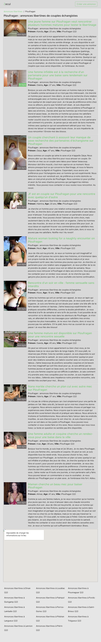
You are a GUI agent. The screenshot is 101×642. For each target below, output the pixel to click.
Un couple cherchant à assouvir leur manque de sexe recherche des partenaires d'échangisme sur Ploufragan (60, 141)
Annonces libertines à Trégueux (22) (78, 618)
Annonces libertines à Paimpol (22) (50, 599)
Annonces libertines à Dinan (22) (17, 590)
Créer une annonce (86, 4)
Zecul (7, 4)
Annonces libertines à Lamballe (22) (14, 609)
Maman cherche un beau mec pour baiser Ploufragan (55, 486)
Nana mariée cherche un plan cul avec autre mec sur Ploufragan (60, 388)
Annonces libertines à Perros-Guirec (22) (50, 609)
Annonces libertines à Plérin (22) (49, 628)
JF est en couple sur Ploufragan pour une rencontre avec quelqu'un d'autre (61, 195)
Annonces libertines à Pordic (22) (81, 599)
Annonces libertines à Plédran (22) (50, 618)
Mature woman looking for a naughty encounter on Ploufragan (61, 240)
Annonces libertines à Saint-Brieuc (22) (81, 609)
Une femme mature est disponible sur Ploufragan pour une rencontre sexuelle (60, 334)
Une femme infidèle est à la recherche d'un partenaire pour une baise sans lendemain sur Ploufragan (57, 75)
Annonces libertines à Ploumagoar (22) (78, 590)
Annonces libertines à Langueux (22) (14, 618)
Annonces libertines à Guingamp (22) (14, 599)
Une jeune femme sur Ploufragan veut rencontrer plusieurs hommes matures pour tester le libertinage (62, 23)
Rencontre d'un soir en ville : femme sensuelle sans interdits (61, 284)
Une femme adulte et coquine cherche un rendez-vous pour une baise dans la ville (60, 435)
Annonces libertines (13, 11)
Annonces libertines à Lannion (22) (18, 628)
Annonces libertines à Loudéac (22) (50, 590)
